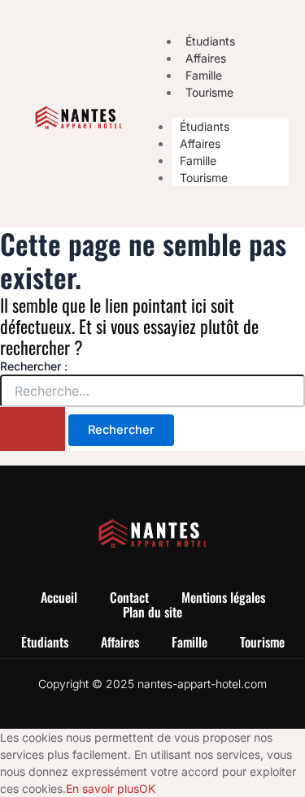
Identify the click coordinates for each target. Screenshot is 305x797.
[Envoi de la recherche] (32, 429)
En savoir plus (102, 788)
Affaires (200, 143)
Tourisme (209, 92)
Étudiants (204, 126)
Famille (198, 160)
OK (147, 788)
